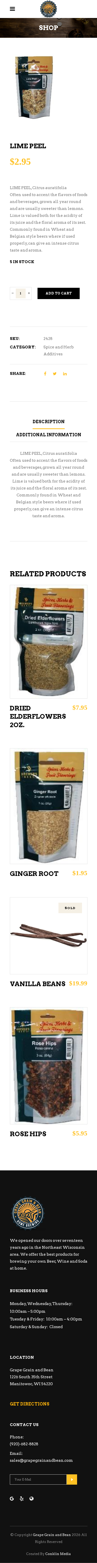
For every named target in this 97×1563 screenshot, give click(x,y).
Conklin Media (58, 1554)
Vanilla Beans (37, 984)
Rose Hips (28, 1134)
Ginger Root (34, 873)
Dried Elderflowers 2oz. (38, 716)
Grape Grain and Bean (52, 1535)
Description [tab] (49, 421)
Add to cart (59, 293)
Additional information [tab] (48, 434)
